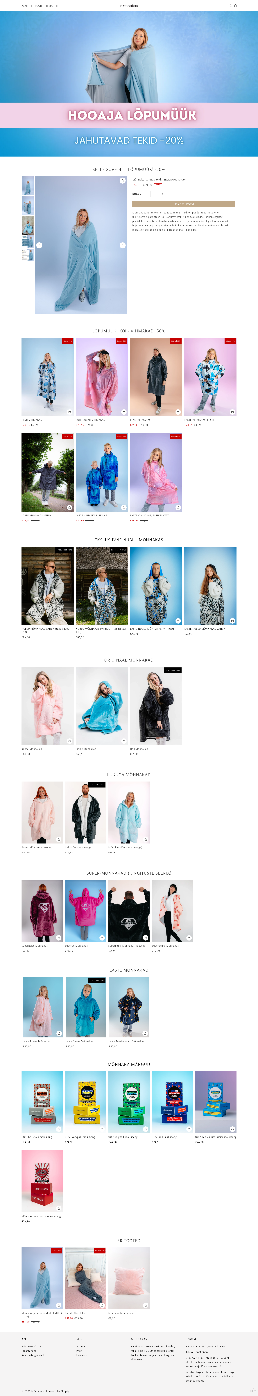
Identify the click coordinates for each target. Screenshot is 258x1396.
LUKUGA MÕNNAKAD (129, 774)
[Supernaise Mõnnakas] (42, 911)
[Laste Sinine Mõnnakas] (86, 1007)
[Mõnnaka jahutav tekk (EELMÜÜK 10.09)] (42, 1278)
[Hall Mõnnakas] (156, 706)
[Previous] (39, 245)
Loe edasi (191, 229)
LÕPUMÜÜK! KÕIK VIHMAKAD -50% (129, 331)
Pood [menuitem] (38, 5)
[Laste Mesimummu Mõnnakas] (129, 1007)
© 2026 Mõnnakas (33, 1391)
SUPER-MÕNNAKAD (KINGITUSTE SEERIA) (129, 873)
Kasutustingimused (33, 1355)
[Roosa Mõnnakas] (48, 706)
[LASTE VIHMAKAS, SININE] (102, 472)
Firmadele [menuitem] (52, 5)
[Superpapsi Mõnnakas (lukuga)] (129, 911)
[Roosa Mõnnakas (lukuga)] (42, 812)
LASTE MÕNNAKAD (129, 970)
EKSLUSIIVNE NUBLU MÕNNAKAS (129, 540)
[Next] (123, 245)
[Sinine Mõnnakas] (102, 706)
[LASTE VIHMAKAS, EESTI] (210, 377)
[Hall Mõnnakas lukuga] (85, 812)
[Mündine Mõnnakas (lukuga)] (129, 812)
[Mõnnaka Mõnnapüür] (129, 1278)
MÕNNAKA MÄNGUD (129, 1064)
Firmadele (82, 1355)
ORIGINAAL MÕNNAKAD (129, 660)
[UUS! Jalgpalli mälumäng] (129, 1102)
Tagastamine (29, 1350)
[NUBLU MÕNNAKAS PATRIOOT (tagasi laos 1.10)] (102, 586)
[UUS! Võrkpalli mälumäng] (85, 1102)
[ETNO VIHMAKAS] (156, 377)
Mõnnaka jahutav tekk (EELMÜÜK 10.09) (159, 179)
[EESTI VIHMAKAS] (48, 377)
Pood (79, 1350)
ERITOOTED (129, 1240)
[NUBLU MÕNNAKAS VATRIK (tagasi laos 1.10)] (48, 586)
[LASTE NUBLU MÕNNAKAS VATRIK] (210, 586)
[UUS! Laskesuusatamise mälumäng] (215, 1102)
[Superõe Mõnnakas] (85, 911)
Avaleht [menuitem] (27, 5)
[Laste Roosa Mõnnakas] (43, 1007)
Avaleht (80, 1346)
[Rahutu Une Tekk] (85, 1278)
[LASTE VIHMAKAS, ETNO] (48, 472)
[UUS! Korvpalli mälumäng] (42, 1102)
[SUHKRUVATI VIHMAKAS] (102, 377)
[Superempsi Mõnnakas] (172, 911)
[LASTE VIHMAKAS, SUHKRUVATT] (156, 472)
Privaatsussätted (32, 1346)
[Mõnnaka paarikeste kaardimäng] (42, 1181)
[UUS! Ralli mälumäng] (172, 1102)
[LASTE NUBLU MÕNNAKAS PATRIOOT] (156, 586)
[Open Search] (231, 5)
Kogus (136, 193)
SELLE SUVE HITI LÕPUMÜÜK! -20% (129, 169)
